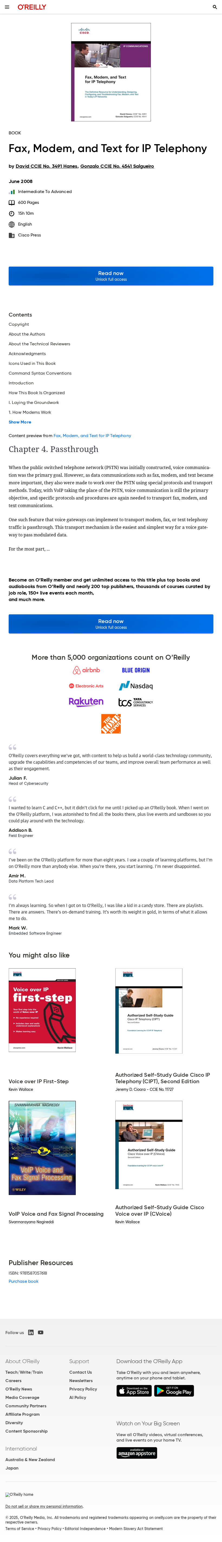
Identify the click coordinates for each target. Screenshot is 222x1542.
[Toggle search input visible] (214, 7)
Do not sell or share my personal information (44, 1506)
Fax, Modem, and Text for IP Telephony (92, 435)
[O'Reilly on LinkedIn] (31, 1332)
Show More (20, 422)
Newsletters (81, 1380)
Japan (11, 1468)
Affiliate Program (22, 1414)
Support (79, 1361)
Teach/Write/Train (24, 1372)
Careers (13, 1380)
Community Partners (25, 1406)
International (21, 1448)
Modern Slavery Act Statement (136, 1528)
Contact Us (80, 1372)
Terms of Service (19, 1528)
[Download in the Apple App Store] (134, 1395)
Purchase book (23, 1281)
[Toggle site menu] (7, 7)
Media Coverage (22, 1397)
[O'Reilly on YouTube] (40, 1332)
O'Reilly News (18, 1389)
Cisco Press (29, 235)
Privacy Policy (83, 1389)
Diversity (14, 1423)
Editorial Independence (85, 1528)
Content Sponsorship (26, 1431)
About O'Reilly (22, 1361)
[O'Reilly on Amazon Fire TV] (136, 1457)
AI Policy (77, 1397)
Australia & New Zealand (30, 1459)
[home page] (32, 7)
